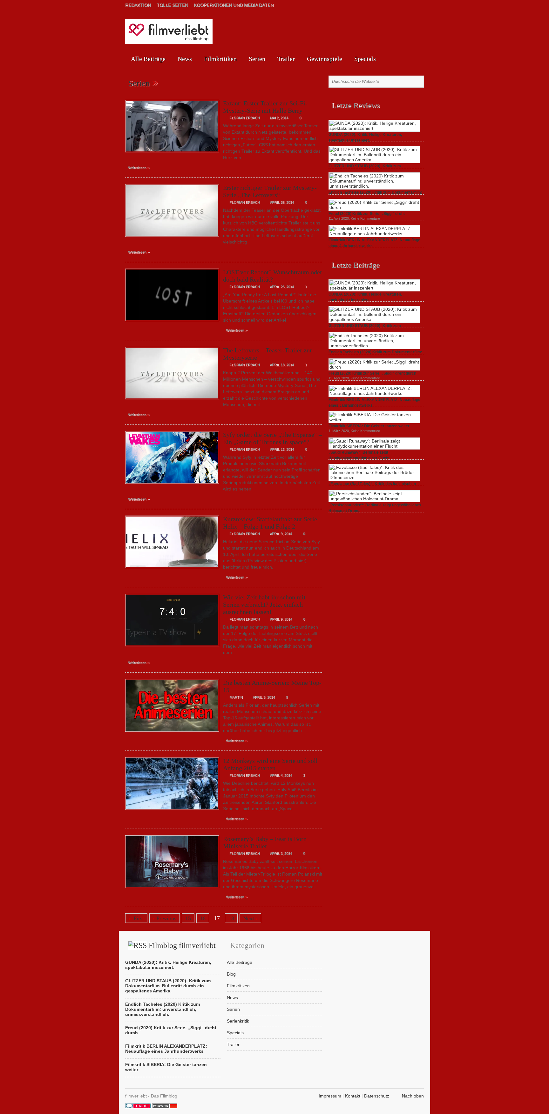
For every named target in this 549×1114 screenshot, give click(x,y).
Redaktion (138, 5)
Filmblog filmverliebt (182, 945)
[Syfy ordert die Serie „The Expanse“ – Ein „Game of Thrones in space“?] (172, 485)
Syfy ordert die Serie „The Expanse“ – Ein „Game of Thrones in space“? (272, 438)
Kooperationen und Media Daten (234, 5)
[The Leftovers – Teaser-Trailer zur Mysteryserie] (172, 401)
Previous (164, 918)
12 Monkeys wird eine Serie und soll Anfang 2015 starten (270, 764)
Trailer (286, 58)
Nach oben (413, 1095)
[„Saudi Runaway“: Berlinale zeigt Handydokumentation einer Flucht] (374, 446)
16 (203, 918)
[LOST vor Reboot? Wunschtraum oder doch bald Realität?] (172, 322)
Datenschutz (376, 1095)
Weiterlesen (139, 167)
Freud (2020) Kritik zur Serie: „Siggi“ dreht (367, 213)
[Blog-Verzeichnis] (138, 1106)
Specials (365, 58)
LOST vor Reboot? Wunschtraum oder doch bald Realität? (272, 276)
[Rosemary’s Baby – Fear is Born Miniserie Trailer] (172, 889)
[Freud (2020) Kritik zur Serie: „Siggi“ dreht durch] (374, 207)
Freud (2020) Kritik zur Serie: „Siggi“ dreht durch (372, 373)
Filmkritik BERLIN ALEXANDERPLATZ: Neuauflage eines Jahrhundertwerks (166, 1049)
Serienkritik (238, 1021)
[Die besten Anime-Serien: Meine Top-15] (172, 733)
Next (250, 918)
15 (188, 918)
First (136, 918)
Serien (257, 58)
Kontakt (352, 1095)
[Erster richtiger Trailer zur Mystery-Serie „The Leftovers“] (172, 238)
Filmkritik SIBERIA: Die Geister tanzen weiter (369, 426)
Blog (231, 974)
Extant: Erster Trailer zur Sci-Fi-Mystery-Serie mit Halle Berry (265, 107)
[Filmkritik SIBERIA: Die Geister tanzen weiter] (374, 419)
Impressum (330, 1095)
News (185, 58)
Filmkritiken (220, 58)
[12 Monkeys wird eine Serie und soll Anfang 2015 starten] (172, 811)
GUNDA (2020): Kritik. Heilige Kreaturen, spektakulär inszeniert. (168, 965)
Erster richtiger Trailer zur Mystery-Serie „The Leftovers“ (270, 191)
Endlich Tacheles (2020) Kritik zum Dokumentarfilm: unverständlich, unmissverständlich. (162, 1009)
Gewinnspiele (324, 58)
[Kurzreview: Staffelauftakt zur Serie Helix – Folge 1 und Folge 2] (172, 569)
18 (231, 918)
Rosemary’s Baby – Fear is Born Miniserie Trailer (265, 842)
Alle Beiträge (148, 58)
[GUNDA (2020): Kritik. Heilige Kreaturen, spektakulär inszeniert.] (374, 128)
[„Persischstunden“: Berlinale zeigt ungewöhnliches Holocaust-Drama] (374, 498)
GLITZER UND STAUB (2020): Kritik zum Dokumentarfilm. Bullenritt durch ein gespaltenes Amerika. (168, 985)
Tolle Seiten (172, 5)
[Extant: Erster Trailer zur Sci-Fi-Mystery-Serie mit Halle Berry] (172, 154)
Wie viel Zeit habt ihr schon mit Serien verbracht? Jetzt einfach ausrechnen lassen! (264, 604)
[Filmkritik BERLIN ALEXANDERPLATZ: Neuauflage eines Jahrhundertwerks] (374, 233)
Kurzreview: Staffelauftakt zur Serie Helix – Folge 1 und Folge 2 (270, 523)
